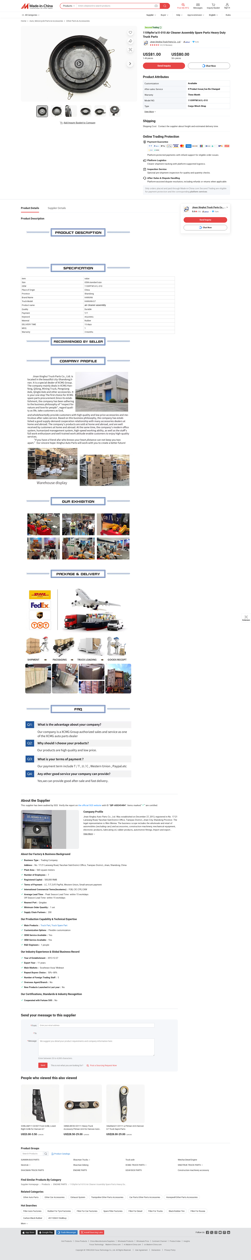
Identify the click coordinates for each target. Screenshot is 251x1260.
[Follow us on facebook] (207, 1232)
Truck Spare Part (59, 925)
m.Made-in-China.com (132, 1244)
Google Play (46, 1232)
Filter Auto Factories (32, 1211)
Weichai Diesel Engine (187, 1159)
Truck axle (130, 1159)
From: (34, 1025)
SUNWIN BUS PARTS (30, 1159)
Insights (187, 1241)
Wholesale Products (125, 1241)
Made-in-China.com (113, 1244)
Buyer (163, 15)
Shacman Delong (80, 1165)
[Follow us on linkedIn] (228, 1232)
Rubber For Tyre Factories (59, 1211)
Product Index (175, 1241)
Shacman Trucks (80, 1159)
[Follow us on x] (211, 1232)
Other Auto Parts (30, 1197)
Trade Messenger (67, 1232)
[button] (156, 6)
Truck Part (45, 925)
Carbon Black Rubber (32, 1218)
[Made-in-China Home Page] (37, 6)
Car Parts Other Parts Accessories (144, 1197)
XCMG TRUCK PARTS (135, 1165)
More (23, 1223)
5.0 (196, 211)
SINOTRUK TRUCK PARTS (189, 1165)
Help (178, 15)
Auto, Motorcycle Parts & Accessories (46, 21)
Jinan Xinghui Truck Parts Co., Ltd (165, 41)
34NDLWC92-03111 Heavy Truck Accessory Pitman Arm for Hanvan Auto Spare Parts (81, 1129)
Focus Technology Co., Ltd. (105, 1250)
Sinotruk (24, 1165)
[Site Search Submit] (165, 6)
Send (43, 1065)
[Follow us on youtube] (220, 1232)
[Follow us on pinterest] (224, 1232)
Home (23, 21)
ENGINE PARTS (80, 1170)
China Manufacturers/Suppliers (102, 1241)
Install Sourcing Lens (93, 1232)
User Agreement (141, 1250)
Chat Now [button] (211, 65)
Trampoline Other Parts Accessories (107, 1197)
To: (35, 1033)
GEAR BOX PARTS (134, 1170)
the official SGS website (89, 805)
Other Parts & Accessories (78, 21)
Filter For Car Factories (87, 1211)
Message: (32, 1041)
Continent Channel (159, 1241)
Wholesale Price (142, 1241)
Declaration (156, 1250)
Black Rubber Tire (176, 1211)
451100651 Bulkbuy (57, 1218)
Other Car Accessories (54, 1197)
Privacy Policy (169, 1250)
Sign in (227, 7)
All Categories (31, 15)
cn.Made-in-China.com (153, 1244)
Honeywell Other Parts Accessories (182, 1197)
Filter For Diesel (135, 1211)
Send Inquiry (164, 65)
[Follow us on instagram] (215, 1232)
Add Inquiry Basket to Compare (79, 122)
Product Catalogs (62, 1153)
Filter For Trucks (155, 1211)
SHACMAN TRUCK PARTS (32, 1170)
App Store (28, 1232)
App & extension (194, 15)
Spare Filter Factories (112, 1211)
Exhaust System (78, 1197)
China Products (81, 1241)
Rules (228, 15)
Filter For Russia (198, 1211)
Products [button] (67, 5)
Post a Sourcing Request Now (102, 1065)
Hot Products (66, 1241)
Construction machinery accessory (193, 1170)
